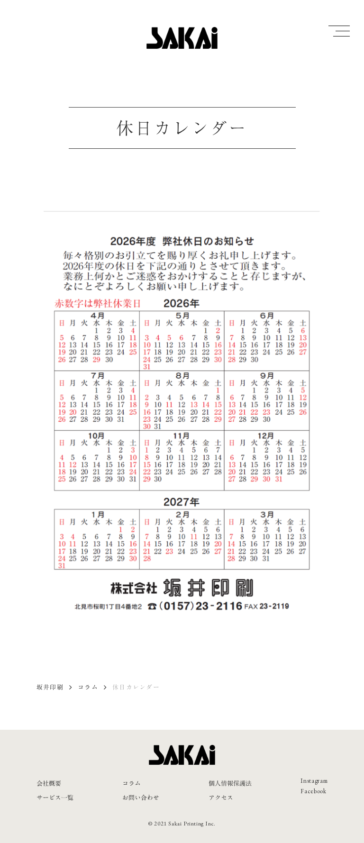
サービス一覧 (54, 797)
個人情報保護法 (230, 783)
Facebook (313, 791)
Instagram (314, 781)
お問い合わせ (140, 797)
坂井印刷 (50, 687)
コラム (88, 687)
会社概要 (48, 783)
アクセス (221, 797)
